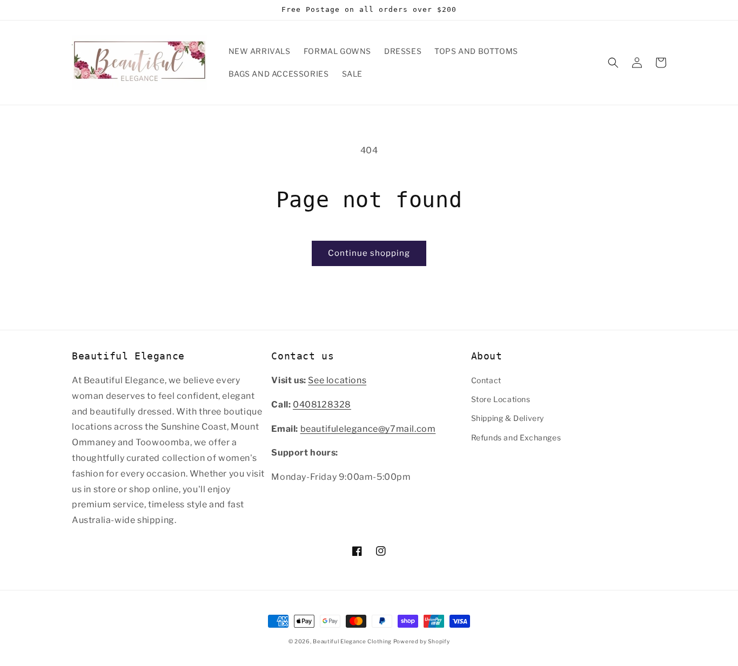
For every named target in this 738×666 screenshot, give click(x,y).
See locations (337, 380)
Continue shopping (369, 253)
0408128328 (322, 404)
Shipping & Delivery (507, 418)
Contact (486, 380)
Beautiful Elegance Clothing (353, 641)
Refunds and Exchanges (516, 437)
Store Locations (501, 399)
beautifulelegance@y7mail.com (368, 429)
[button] (613, 62)
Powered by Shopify (421, 641)
